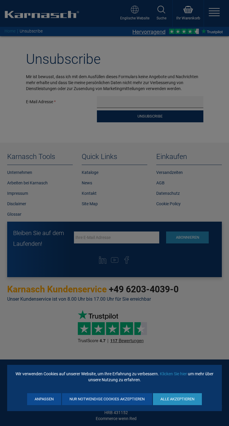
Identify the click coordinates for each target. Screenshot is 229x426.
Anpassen (44, 399)
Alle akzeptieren (177, 399)
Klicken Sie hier (173, 373)
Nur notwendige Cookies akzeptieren (107, 399)
